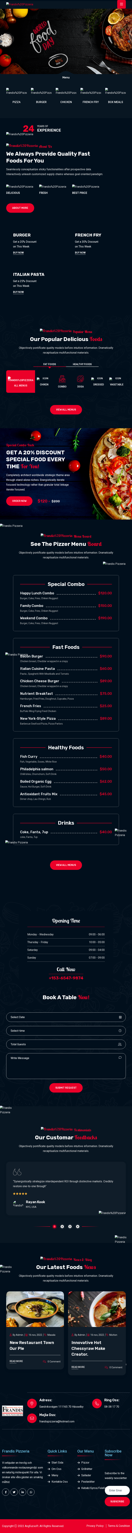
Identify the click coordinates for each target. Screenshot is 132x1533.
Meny (55, 1475)
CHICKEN (41, 102)
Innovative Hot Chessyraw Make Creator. (26, 1348)
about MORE (20, 208)
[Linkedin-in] (22, 1492)
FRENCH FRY (66, 102)
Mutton (51, 1335)
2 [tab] (62, 1226)
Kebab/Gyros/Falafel (88, 1488)
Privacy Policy (95, 1525)
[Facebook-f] (5, 1492)
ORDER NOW (19, 501)
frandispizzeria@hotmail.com (56, 1421)
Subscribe (117, 1501)
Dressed (98, 384)
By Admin (18, 1335)
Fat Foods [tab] (49, 364)
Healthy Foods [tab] (82, 364)
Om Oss (56, 1469)
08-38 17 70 (111, 1406)
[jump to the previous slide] (1, 41)
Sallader (86, 1475)
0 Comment (53, 1367)
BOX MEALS (90, 102)
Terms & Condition (119, 1525)
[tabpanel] (66, 1188)
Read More (16, 1367)
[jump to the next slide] (129, 41)
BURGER (16, 102)
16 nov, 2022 (35, 1335)
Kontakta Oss (60, 1481)
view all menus (66, 409)
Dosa (80, 386)
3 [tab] (70, 1226)
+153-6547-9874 (66, 978)
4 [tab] (77, 1226)
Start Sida (57, 1462)
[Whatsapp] (31, 1492)
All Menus (20, 385)
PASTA (115, 102)
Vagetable (116, 384)
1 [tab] (54, 1226)
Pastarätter (88, 1481)
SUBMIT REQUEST (66, 1087)
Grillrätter (86, 1469)
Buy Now (18, 252)
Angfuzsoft (31, 1526)
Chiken (44, 384)
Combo (62, 386)
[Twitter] (14, 1492)
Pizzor (85, 1462)
